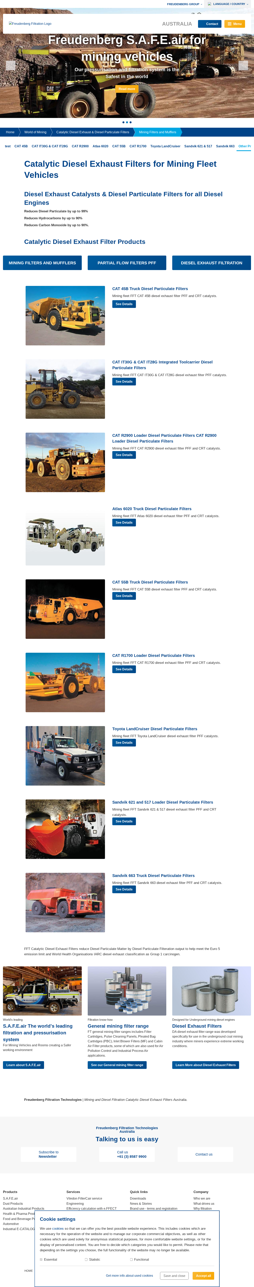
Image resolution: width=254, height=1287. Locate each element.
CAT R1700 (138, 146)
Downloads (138, 1198)
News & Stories (141, 1203)
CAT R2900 (80, 146)
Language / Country (229, 4)
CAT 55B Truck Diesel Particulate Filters (150, 582)
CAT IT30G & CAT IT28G (50, 146)
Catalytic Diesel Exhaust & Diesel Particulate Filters (92, 132)
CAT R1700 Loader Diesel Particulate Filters (153, 655)
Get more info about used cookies (129, 1275)
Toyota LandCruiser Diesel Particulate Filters (154, 729)
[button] (10, 65)
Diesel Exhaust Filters (197, 1026)
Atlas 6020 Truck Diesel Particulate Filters (151, 509)
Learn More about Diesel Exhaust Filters (206, 1065)
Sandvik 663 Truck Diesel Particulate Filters (153, 875)
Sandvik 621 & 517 (198, 146)
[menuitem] (185, 4)
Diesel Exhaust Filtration (211, 263)
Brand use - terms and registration (153, 1208)
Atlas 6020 (100, 146)
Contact (212, 24)
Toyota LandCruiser (165, 146)
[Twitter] (232, 1271)
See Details (124, 304)
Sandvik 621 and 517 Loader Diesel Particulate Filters (162, 802)
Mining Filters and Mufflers (157, 132)
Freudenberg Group (183, 4)
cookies (58, 1228)
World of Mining (35, 132)
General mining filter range (118, 1026)
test (8, 146)
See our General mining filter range (117, 1065)
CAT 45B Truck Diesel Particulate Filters (150, 289)
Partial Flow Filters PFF (127, 263)
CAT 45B (21, 146)
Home (10, 132)
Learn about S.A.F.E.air (23, 1065)
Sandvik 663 (225, 146)
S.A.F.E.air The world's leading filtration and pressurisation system (38, 1032)
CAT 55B (119, 146)
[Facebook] (224, 1271)
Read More (127, 89)
